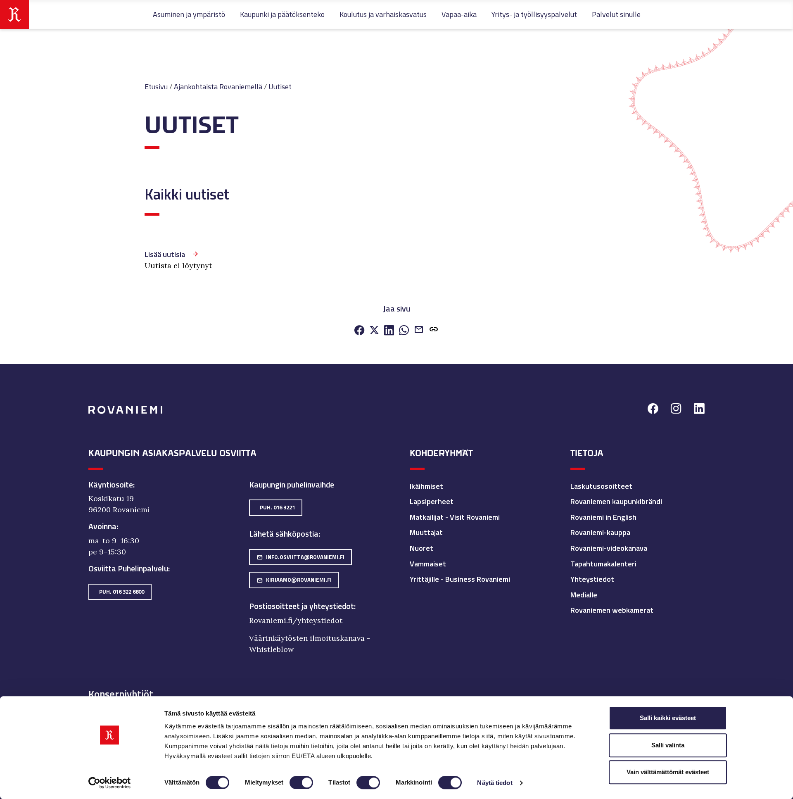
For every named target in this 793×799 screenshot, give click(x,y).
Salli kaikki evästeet (668, 717)
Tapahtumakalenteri (603, 563)
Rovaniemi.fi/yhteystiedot (295, 620)
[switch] (301, 782)
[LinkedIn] (389, 331)
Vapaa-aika (459, 14)
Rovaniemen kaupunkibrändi (616, 501)
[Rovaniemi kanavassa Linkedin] (699, 410)
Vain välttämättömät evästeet (668, 771)
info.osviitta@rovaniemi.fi (300, 557)
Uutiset (280, 86)
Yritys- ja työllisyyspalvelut (534, 14)
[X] (374, 331)
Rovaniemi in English (603, 517)
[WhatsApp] (404, 331)
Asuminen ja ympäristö (189, 14)
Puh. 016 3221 (277, 507)
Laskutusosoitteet (601, 486)
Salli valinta (667, 745)
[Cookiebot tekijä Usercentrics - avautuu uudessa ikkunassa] (110, 783)
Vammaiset (428, 563)
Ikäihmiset (426, 486)
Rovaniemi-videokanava (608, 548)
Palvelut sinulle (616, 14)
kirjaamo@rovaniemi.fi (294, 579)
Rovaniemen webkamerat (611, 610)
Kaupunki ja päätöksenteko (282, 14)
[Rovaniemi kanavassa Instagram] (676, 410)
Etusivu (156, 86)
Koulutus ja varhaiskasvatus (383, 14)
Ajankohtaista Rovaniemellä (218, 86)
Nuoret (421, 548)
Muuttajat (426, 532)
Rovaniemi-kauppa (600, 532)
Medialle (583, 594)
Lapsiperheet (431, 501)
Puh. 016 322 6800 (121, 591)
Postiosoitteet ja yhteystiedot (301, 606)
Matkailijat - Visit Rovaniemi (455, 517)
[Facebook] (359, 331)
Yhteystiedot (592, 579)
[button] (434, 330)
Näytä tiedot (494, 782)
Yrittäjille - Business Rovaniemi (460, 579)
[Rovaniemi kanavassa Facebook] (653, 410)
